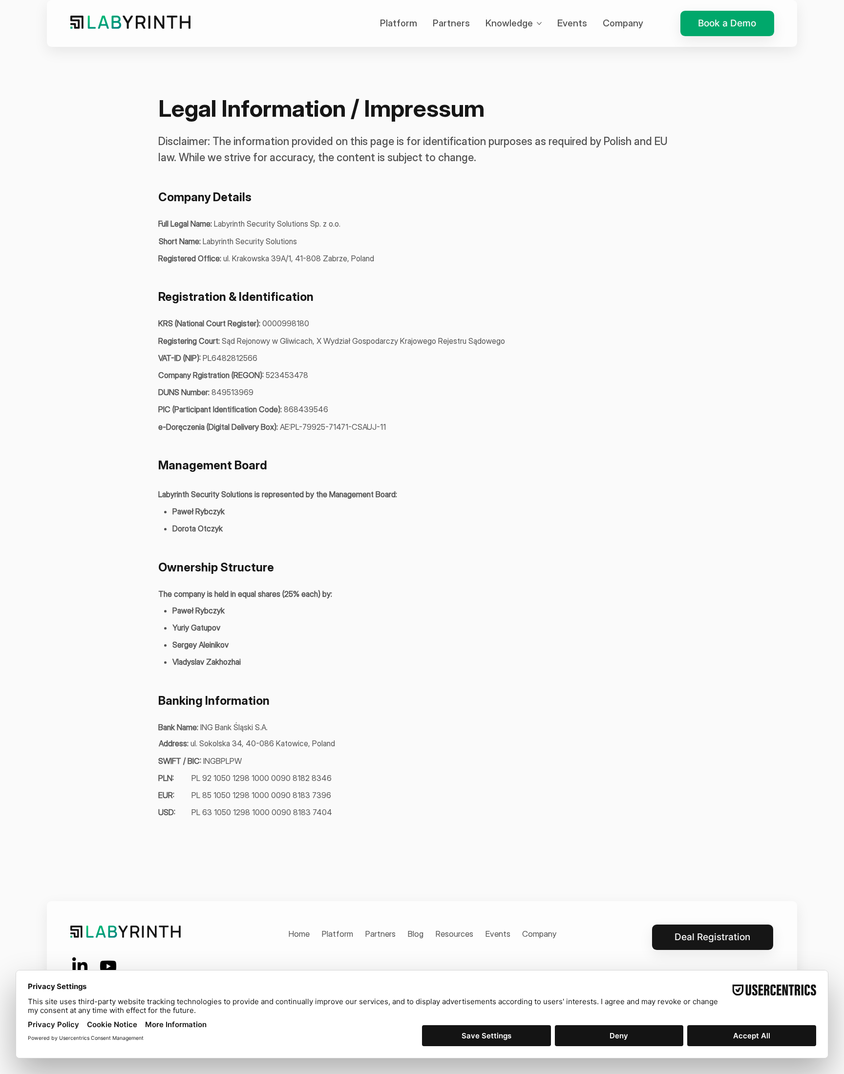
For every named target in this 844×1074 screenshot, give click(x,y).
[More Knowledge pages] (539, 23)
